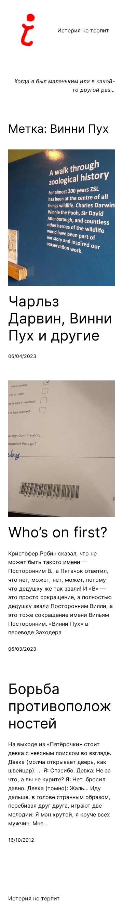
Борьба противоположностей (59, 706)
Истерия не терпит (83, 30)
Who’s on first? (57, 532)
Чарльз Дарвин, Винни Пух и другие (60, 318)
